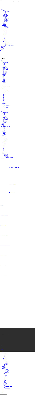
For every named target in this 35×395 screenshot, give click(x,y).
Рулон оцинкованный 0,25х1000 (4, 215)
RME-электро (4, 132)
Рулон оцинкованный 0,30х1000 (4, 235)
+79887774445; (2, 336)
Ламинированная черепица (4, 117)
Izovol (4, 374)
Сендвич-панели (4, 373)
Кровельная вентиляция (5, 15)
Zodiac (5, 382)
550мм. (4, 129)
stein (4, 381)
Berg (4, 378)
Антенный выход (5, 383)
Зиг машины (3, 131)
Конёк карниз (4, 116)
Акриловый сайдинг (6, 26)
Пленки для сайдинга (6, 20)
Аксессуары (6, 28)
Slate (4, 37)
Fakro (4, 385)
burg (4, 35)
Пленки (3, 120)
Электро (4, 130)
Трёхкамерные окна (7, 43)
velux (4, 387)
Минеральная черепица (5, 119)
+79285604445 (5, 336)
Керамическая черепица (6, 18)
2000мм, (4, 128)
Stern (4, 38)
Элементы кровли (4, 39)
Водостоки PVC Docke (5, 112)
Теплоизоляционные (6, 21)
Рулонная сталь (3, 23)
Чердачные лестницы (5, 384)
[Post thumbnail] (2, 340)
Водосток (4, 133)
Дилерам (2, 345)
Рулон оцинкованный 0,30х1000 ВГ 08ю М (5, 245)
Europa (5, 12)
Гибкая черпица (3, 113)
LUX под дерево (7, 27)
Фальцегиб (3, 136)
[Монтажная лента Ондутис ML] (5, 192)
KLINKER (5, 380)
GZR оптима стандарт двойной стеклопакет (9, 45)
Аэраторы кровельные (5, 40)
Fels (4, 36)
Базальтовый (5, 31)
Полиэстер (5, 17)
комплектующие (5, 14)
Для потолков (5, 375)
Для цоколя (5, 32)
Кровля (1, 111)
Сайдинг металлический (6, 372)
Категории (1, 59)
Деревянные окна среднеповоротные (8, 386)
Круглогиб (3, 135)
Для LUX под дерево (7, 140)
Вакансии (3, 48)
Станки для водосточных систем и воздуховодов (5, 126)
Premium (5, 377)
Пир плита (5, 376)
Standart (4, 114)
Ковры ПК (4, 115)
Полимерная (4, 24)
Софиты (4, 22)
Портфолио (2, 346)
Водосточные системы (5, 10)
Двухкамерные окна (7, 42)
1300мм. (4, 127)
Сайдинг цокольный (5, 141)
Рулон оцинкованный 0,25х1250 (4, 225)
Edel (4, 379)
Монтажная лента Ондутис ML (12, 192)
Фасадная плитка (4, 33)
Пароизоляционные (5, 121)
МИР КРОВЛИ (1, 351)
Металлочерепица (5, 16)
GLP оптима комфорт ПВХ (8, 44)
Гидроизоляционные (6, 19)
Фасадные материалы (4, 25)
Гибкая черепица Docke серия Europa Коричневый (14, 167)
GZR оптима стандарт (7, 388)
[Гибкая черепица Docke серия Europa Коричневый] (5, 167)
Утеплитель (3, 142)
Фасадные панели (5, 34)
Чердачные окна (4, 41)
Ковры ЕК (5, 13)
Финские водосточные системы (7, 11)
